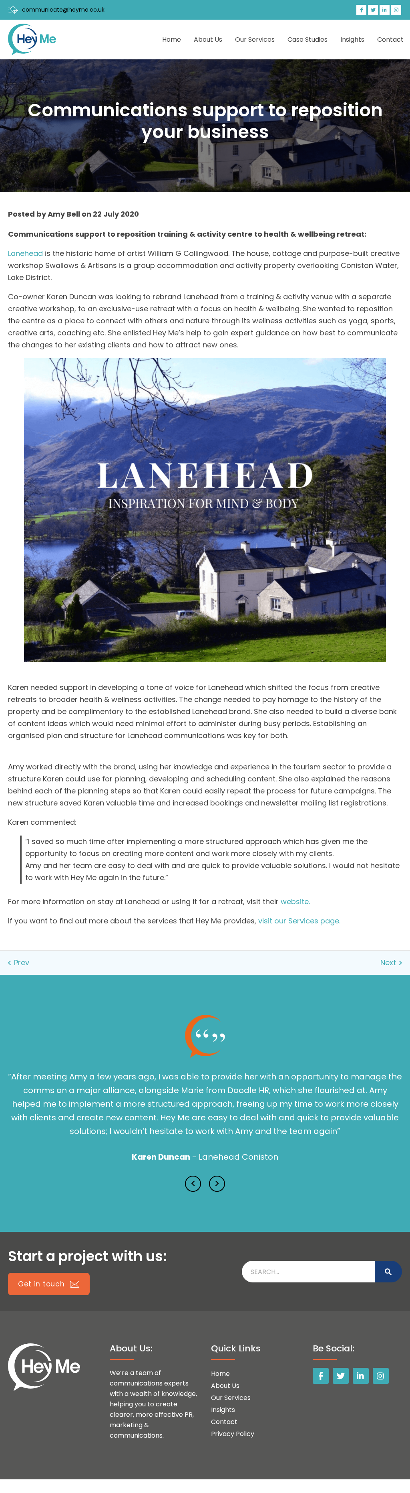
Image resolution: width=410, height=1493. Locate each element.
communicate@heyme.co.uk (63, 10)
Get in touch (42, 1270)
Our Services (255, 39)
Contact (390, 39)
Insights (352, 39)
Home (171, 39)
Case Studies (307, 39)
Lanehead (25, 253)
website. (295, 902)
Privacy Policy (232, 1420)
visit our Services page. (299, 921)
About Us (208, 39)
